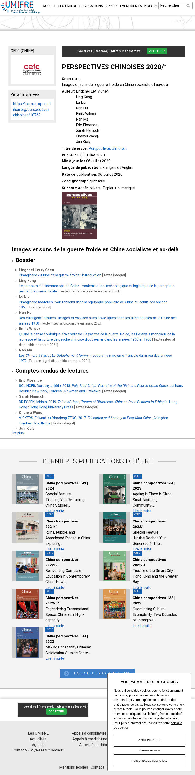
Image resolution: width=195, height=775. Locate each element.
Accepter (157, 51)
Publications (91, 6)
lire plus (18, 433)
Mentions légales (73, 767)
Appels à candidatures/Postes (98, 739)
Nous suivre (155, 6)
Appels (111, 6)
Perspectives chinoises (107, 148)
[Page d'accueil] (21, 12)
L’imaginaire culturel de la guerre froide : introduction (60, 275)
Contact (97, 767)
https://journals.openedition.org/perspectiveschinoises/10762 (32, 109)
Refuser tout (150, 750)
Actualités (38, 739)
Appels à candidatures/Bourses (97, 733)
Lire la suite (54, 511)
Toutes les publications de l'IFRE (101, 673)
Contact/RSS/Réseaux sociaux (38, 750)
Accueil (49, 6)
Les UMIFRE (67, 6)
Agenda (38, 744)
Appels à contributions (97, 744)
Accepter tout (150, 740)
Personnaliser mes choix (149, 761)
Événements (131, 6)
